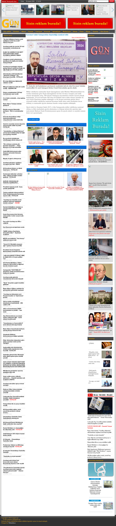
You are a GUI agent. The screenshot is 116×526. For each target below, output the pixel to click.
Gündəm (16, 31)
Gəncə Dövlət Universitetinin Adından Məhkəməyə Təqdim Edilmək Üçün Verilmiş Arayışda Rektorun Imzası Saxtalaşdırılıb (95, 488)
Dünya (88, 31)
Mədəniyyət (67, 31)
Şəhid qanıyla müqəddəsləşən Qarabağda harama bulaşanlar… (93, 373)
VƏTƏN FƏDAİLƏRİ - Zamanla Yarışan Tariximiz (99, 427)
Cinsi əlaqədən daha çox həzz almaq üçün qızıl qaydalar (55, 165)
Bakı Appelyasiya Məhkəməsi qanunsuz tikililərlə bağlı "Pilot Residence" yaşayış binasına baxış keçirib (99, 451)
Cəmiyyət (38, 31)
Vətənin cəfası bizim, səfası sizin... (94, 362)
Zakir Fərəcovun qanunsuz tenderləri (100, 233)
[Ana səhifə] (10, 29)
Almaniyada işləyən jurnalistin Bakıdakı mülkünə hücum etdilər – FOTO (99, 258)
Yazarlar (95, 31)
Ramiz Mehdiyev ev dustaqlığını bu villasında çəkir (97, 445)
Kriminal (47, 31)
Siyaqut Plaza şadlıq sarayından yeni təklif (95, 505)
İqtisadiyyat (56, 31)
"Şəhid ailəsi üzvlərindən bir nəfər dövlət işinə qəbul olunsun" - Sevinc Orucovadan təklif (99, 417)
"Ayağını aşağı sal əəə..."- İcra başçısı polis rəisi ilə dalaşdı (36, 142)
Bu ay (96, 395)
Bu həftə (102, 395)
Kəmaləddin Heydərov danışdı (98, 283)
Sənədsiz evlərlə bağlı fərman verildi (36, 165)
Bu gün (109, 395)
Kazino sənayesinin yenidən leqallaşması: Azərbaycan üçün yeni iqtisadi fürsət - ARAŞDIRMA (100, 159)
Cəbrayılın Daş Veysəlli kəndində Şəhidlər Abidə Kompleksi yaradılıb (99, 422)
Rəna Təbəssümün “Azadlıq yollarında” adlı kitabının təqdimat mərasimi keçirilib (99, 431)
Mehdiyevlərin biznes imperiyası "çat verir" (100, 332)
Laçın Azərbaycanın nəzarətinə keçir (100, 209)
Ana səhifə (7, 31)
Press (82, 31)
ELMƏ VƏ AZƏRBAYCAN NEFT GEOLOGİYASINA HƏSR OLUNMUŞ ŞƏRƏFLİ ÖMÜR (75, 188)
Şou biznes (104, 31)
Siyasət (30, 31)
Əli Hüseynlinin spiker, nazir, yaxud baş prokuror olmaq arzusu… (99, 456)
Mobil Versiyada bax (9, 1)
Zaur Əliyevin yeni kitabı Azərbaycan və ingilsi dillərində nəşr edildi (99, 438)
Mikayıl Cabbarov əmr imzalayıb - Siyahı (74, 142)
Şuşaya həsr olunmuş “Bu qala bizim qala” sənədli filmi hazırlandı (100, 185)
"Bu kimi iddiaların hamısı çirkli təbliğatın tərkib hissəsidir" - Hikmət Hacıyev (36, 188)
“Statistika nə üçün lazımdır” (95, 435)
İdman (75, 31)
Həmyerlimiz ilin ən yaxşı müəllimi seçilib (99, 442)
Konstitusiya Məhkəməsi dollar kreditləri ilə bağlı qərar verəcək (74, 165)
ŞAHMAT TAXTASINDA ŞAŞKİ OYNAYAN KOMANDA (55, 142)
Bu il (90, 395)
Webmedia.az (12, 523)
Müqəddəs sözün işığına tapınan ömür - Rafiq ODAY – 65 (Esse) (94, 354)
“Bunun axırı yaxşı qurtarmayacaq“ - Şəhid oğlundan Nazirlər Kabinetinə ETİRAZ (100, 307)
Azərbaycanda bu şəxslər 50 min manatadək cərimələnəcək (55, 187)
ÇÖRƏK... (92, 343)
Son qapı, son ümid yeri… (93, 382)
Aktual (23, 31)
